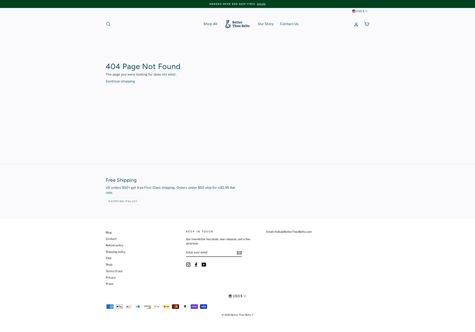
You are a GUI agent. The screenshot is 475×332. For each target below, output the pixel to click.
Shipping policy (116, 252)
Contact (111, 239)
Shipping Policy (123, 201)
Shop (109, 264)
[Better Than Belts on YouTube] (204, 264)
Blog (109, 232)
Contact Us (289, 24)
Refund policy (115, 245)
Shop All (210, 24)
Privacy (111, 277)
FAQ (108, 258)
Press (109, 284)
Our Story (266, 24)
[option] (237, 4)
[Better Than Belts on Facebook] (196, 264)
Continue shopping (120, 81)
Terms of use (114, 271)
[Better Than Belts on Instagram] (188, 264)
